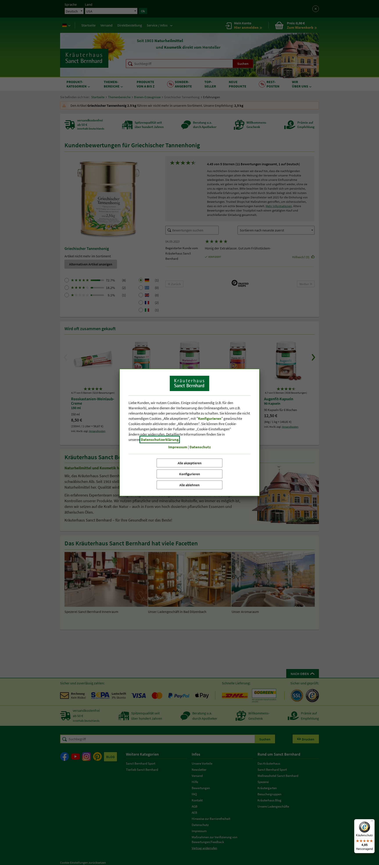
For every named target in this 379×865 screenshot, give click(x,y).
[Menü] (372, 821)
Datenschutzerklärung (160, 439)
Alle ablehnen (189, 485)
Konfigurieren (189, 474)
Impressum (177, 447)
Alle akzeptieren (190, 463)
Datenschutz (200, 447)
